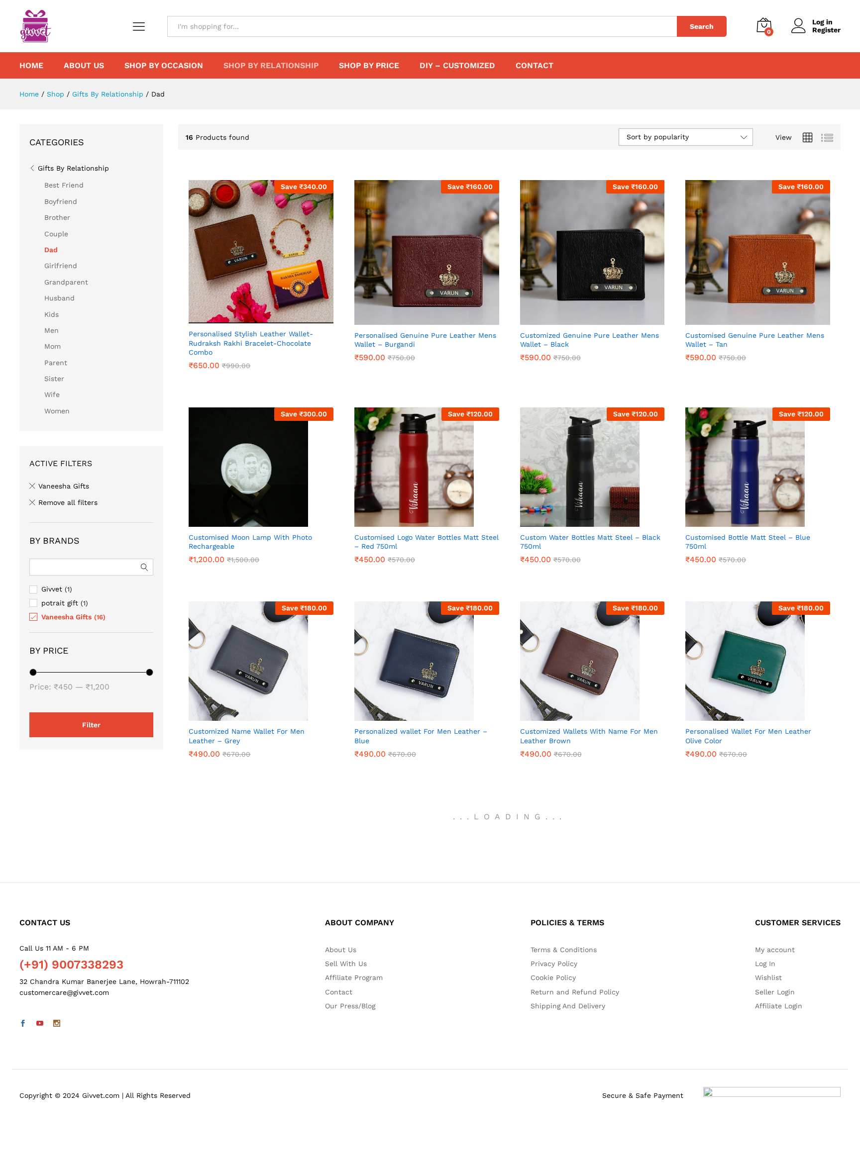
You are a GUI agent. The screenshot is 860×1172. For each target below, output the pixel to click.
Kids (51, 314)
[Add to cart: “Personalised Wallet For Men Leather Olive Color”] (746, 714)
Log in (822, 22)
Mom (52, 346)
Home (31, 66)
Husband (59, 298)
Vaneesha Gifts (380, 334)
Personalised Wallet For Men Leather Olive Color (748, 754)
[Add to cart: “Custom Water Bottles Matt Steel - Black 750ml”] (580, 520)
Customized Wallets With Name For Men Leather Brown (589, 754)
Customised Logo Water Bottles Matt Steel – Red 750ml (426, 559)
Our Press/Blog (350, 1006)
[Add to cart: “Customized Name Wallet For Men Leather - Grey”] (249, 714)
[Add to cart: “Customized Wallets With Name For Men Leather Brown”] (580, 714)
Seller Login (775, 992)
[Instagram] (56, 1023)
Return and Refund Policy (575, 992)
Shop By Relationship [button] (271, 66)
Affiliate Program (354, 977)
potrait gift (59, 603)
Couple (56, 234)
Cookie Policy (553, 977)
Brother (57, 217)
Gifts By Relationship (73, 168)
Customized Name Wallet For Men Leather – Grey (247, 754)
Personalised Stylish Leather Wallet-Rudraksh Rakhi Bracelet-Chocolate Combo (251, 361)
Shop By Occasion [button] (163, 66)
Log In (765, 964)
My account (775, 950)
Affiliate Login (778, 1006)
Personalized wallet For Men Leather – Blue (420, 754)
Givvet (51, 589)
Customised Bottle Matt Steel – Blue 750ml (747, 559)
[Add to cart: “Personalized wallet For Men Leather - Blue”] (415, 714)
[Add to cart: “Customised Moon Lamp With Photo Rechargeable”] (249, 520)
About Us (84, 66)
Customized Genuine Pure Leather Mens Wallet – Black (589, 357)
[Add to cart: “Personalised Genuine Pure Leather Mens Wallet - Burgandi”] (415, 318)
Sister (54, 379)
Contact (534, 66)
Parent (55, 363)
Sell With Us (346, 964)
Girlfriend (60, 266)
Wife (52, 394)
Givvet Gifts (209, 332)
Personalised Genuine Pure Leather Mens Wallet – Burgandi (425, 357)
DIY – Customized (457, 66)
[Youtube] (39, 1023)
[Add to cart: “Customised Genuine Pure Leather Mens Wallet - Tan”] (746, 318)
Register (826, 30)
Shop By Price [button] (369, 66)
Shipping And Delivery (568, 1006)
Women (57, 411)
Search (702, 26)
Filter (91, 725)
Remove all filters (68, 502)
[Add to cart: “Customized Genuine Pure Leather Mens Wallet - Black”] (580, 318)
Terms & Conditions (564, 950)
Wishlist (768, 977)
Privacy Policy (554, 964)
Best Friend (64, 185)
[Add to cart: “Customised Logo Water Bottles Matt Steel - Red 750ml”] (415, 520)
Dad (51, 250)
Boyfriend (60, 201)
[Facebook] (22, 1023)
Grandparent (66, 282)
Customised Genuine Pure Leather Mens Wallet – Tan (754, 357)
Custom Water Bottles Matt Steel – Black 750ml (590, 559)
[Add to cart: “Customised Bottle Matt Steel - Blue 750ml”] (746, 520)
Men (51, 330)
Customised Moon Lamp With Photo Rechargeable (250, 559)
